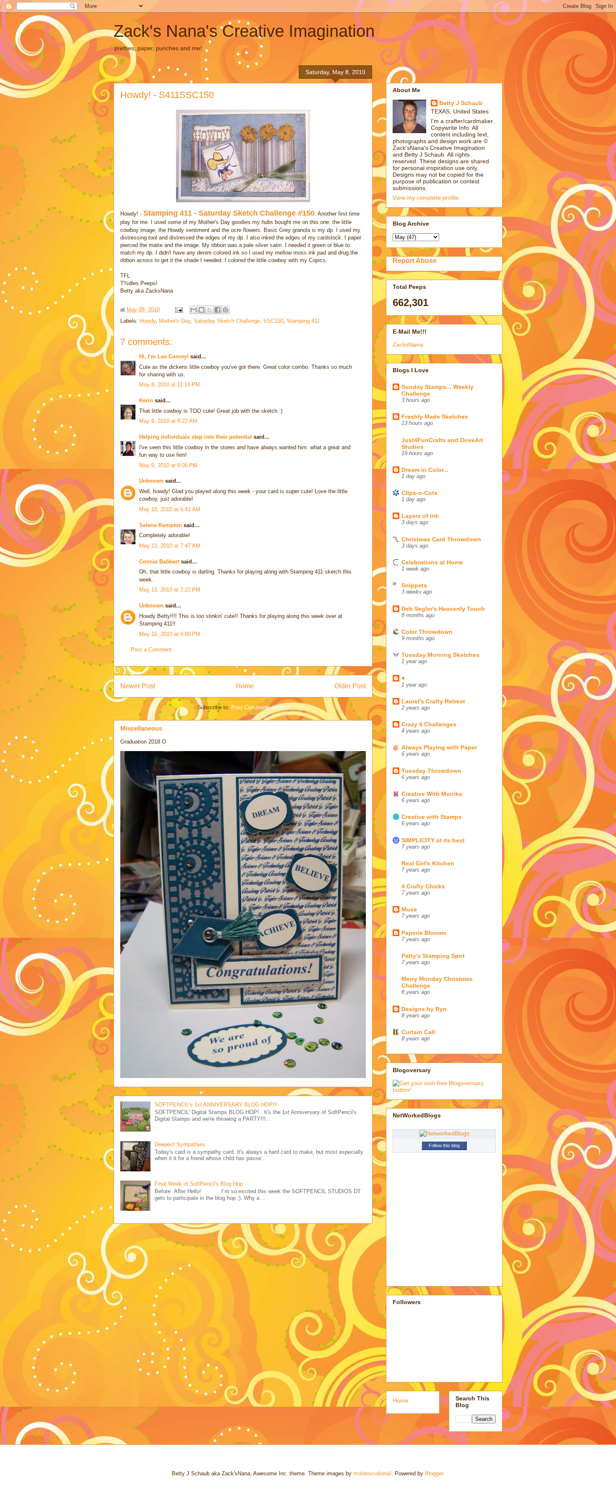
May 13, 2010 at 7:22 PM (169, 590)
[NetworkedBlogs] (444, 1133)
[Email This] (193, 310)
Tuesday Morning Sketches (440, 654)
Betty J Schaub (461, 103)
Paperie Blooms (423, 932)
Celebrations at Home (432, 562)
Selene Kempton (160, 525)
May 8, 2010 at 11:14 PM (169, 384)
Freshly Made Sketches (434, 416)
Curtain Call (418, 1032)
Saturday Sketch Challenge (227, 321)
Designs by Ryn (424, 1009)
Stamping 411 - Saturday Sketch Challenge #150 (229, 213)
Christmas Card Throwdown (441, 539)
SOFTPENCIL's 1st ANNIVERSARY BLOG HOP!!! (216, 1104)
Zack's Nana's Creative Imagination (244, 31)
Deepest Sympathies (180, 1144)
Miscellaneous (141, 728)
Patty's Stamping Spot (433, 955)
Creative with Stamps (431, 816)
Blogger (434, 1473)
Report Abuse (415, 260)
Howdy (147, 321)
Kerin (146, 400)
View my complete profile (426, 197)
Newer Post (137, 686)
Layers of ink (420, 515)
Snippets (414, 585)
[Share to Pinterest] (225, 310)
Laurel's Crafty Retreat (433, 701)
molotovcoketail (372, 1473)
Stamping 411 (303, 321)
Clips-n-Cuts (419, 492)
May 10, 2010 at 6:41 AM (169, 509)
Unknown (151, 481)
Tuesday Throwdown (431, 770)
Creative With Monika (431, 793)
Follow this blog (444, 1145)
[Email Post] (178, 309)
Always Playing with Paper (439, 747)
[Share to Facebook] (217, 310)
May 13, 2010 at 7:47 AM (169, 546)
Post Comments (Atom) (260, 707)
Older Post (350, 686)
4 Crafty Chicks (423, 886)
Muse (409, 909)
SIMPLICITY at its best (433, 840)
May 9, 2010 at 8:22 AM (168, 421)
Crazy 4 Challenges (428, 724)
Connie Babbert (159, 561)
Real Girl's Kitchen (427, 863)
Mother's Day (174, 321)
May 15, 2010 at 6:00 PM (169, 634)
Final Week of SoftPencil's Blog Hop (199, 1184)
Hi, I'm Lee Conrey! (164, 356)
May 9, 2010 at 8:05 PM (168, 465)
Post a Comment (151, 649)
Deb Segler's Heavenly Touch (443, 608)
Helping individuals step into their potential (195, 437)
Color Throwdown (427, 631)
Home (245, 686)
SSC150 (273, 321)
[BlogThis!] (201, 310)
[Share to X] (209, 310)
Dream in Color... (424, 469)
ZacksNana (408, 344)
